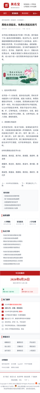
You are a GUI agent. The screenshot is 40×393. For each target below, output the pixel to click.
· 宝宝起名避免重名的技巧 (12, 205)
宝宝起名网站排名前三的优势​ (12, 261)
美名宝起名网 (5, 20)
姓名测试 (25, 13)
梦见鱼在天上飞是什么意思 (32, 183)
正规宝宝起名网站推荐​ (10, 238)
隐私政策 (27, 377)
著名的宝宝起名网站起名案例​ (12, 258)
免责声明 (20, 377)
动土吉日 (8, 346)
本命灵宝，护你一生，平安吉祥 (15, 322)
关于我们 (6, 377)
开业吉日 (33, 342)
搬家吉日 (20, 342)
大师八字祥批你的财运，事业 (14, 329)
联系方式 (13, 377)
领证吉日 (33, 346)
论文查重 (13, 364)
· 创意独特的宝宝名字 (10, 202)
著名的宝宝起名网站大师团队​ (12, 241)
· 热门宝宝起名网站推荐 (11, 199)
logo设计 (20, 364)
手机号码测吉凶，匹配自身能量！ (16, 325)
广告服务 (34, 377)
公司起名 (27, 6)
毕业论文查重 (5, 367)
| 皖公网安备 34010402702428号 (28, 386)
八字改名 (33, 4)
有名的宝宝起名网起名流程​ (11, 235)
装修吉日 (20, 350)
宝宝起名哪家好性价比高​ (11, 264)
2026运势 (33, 6)
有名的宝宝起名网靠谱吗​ (11, 251)
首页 (5, 13)
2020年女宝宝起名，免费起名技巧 (14, 183)
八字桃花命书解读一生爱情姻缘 (15, 315)
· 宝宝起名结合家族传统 (11, 196)
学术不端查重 (28, 364)
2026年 (13, 304)
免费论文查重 (15, 367)
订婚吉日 (20, 346)
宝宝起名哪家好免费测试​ (11, 247)
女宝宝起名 (20, 20)
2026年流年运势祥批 (14, 311)
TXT (25, 380)
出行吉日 (8, 350)
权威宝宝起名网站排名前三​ (11, 244)
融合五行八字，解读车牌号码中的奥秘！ (18, 318)
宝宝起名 (27, 4)
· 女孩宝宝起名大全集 (10, 208)
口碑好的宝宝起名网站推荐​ (11, 255)
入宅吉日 (33, 350)
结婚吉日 (8, 342)
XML (20, 380)
